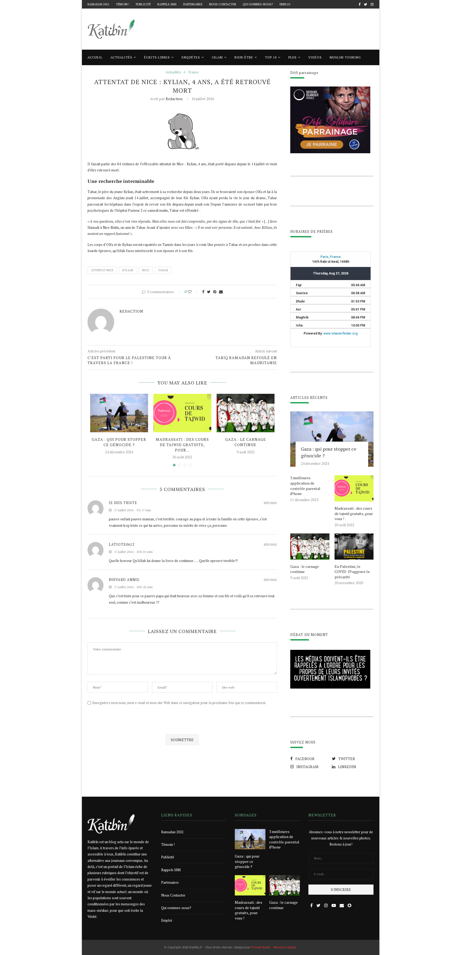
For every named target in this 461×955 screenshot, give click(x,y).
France (193, 72)
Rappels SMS (167, 4)
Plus (292, 57)
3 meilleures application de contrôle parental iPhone (305, 485)
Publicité (143, 4)
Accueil (95, 57)
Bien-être (244, 57)
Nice (145, 270)
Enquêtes (191, 57)
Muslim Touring (345, 57)
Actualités (121, 57)
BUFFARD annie (124, 579)
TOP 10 (271, 57)
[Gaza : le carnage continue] (246, 413)
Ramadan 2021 (98, 4)
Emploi (285, 4)
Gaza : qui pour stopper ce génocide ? (119, 442)
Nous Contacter (222, 4)
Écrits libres (157, 57)
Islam (217, 57)
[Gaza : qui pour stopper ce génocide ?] (119, 413)
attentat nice (102, 270)
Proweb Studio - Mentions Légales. (274, 947)
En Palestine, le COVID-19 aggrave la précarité (352, 571)
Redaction (174, 98)
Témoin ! (122, 4)
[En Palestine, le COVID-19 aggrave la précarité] (354, 546)
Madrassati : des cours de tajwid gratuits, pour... (182, 444)
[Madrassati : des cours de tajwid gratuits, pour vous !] (182, 413)
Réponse (270, 503)
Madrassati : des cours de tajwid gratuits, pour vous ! (354, 513)
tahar (163, 270)
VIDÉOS (315, 57)
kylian (127, 270)
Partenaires (192, 4)
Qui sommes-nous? (258, 4)
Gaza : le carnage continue (245, 442)
